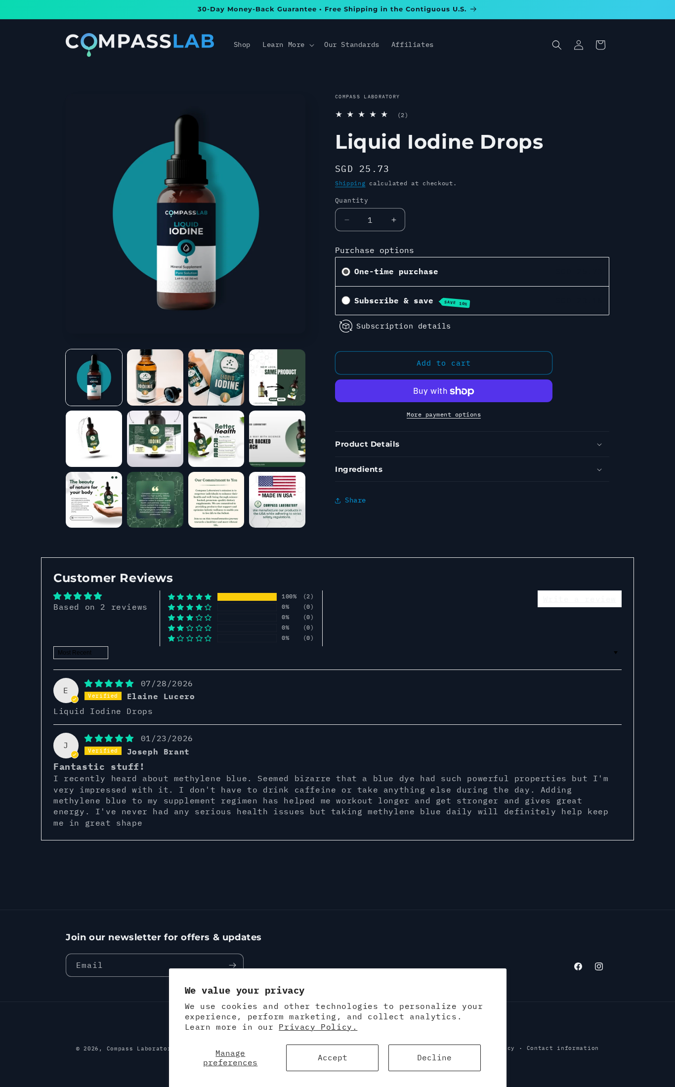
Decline (434, 1057)
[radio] (345, 271)
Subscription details (403, 326)
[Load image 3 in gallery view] (216, 377)
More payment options (444, 414)
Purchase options (374, 250)
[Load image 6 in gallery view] (155, 439)
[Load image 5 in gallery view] (94, 439)
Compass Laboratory (141, 1048)
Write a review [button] (579, 599)
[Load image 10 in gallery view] (155, 500)
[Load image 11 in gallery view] (216, 500)
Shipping (350, 183)
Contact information (563, 1048)
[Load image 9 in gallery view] (94, 500)
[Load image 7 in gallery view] (216, 439)
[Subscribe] (232, 965)
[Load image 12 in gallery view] (277, 500)
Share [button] (355, 500)
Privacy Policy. (318, 1027)
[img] (111, 683)
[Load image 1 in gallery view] (94, 377)
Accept (332, 1057)
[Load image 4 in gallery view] (277, 377)
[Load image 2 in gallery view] (155, 377)
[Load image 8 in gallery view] (277, 439)
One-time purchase (396, 271)
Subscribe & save (411, 300)
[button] (287, 44)
